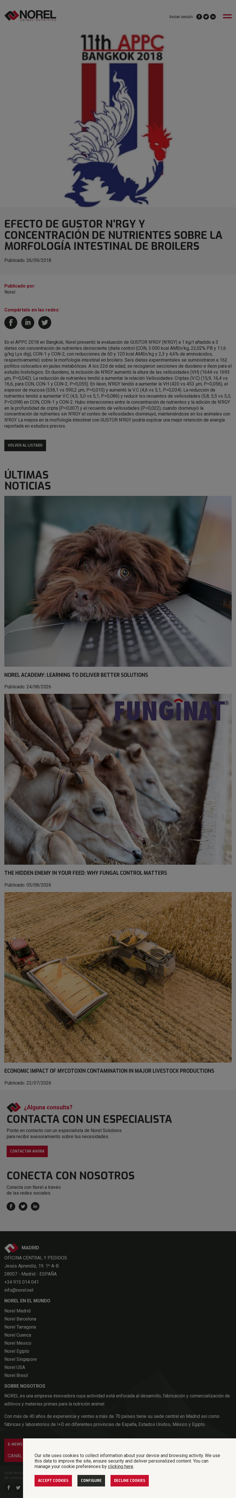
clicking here (120, 1466)
